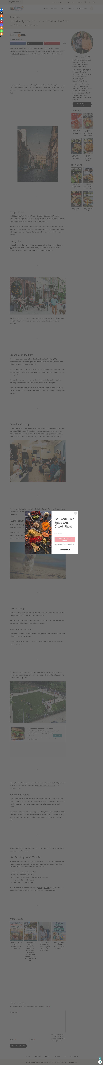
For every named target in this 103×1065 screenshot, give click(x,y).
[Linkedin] (1, 18)
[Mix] (1, 27)
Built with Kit (65, 549)
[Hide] (0, 36)
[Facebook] (1, 9)
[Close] (75, 513)
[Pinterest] (1, 21)
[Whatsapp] (1, 30)
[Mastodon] (1, 24)
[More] (1, 33)
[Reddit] (1, 15)
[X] (1, 12)
